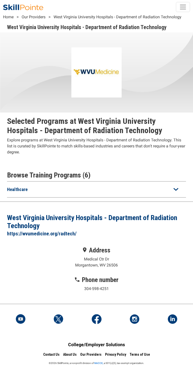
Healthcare (17, 189)
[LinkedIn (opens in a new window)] (172, 319)
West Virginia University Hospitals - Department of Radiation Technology (117, 17)
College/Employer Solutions (96, 344)
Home (8, 17)
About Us (70, 354)
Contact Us (51, 354)
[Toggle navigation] (183, 7)
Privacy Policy (115, 354)
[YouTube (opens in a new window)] (20, 319)
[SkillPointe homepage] (23, 7)
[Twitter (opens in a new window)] (58, 319)
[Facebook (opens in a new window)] (96, 319)
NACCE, (98, 363)
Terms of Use (140, 354)
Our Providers (33, 17)
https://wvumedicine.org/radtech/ (42, 234)
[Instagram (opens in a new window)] (134, 319)
